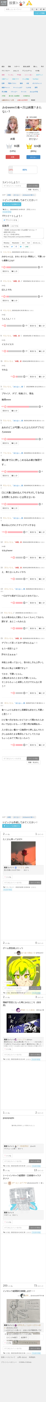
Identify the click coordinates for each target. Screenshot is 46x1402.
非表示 (32, 252)
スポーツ (17, 66)
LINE (26, 247)
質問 (36, 87)
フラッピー (14, 92)
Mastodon (15, 243)
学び (42, 66)
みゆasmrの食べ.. (29, 195)
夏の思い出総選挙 (14, 96)
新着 (3, 75)
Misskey (6, 243)
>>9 (3, 546)
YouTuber (36, 79)
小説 (27, 83)
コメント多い (29, 75)
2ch (23, 243)
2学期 (3, 96)
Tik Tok (6, 247)
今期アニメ (5, 79)
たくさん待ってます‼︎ (12, 839)
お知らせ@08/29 (22, 100)
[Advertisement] (23, 40)
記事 (3, 83)
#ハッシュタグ (17, 87)
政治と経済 (26, 66)
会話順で (24, 1337)
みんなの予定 (34, 92)
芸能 (9, 66)
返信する (6, 271)
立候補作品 (26, 96)
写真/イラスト (12, 83)
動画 (21, 83)
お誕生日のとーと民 (8, 100)
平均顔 (19, 75)
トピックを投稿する (12, 204)
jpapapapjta (8, 1118)
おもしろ (16, 70)
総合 (3, 66)
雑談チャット (6, 87)
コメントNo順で (12, 1337)
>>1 (3, 285)
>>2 (3, 315)
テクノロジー (6, 70)
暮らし (35, 66)
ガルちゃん (37, 243)
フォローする (7, 212)
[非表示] (33, 209)
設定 (33, 100)
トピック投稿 (40, 13)
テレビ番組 (25, 79)
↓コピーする (14, 226)
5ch (28, 243)
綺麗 (12, 157)
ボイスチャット (37, 83)
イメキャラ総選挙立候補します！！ (19, 1291)
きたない (33, 157)
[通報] (28, 209)
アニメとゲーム (27, 70)
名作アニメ (39, 75)
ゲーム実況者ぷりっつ (13, 948)
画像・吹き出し (33, 189)
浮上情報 (4, 92)
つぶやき (28, 87)
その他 (37, 70)
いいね (8, 877)
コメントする (33, 186)
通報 (28, 252)
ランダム (10, 75)
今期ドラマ (15, 79)
